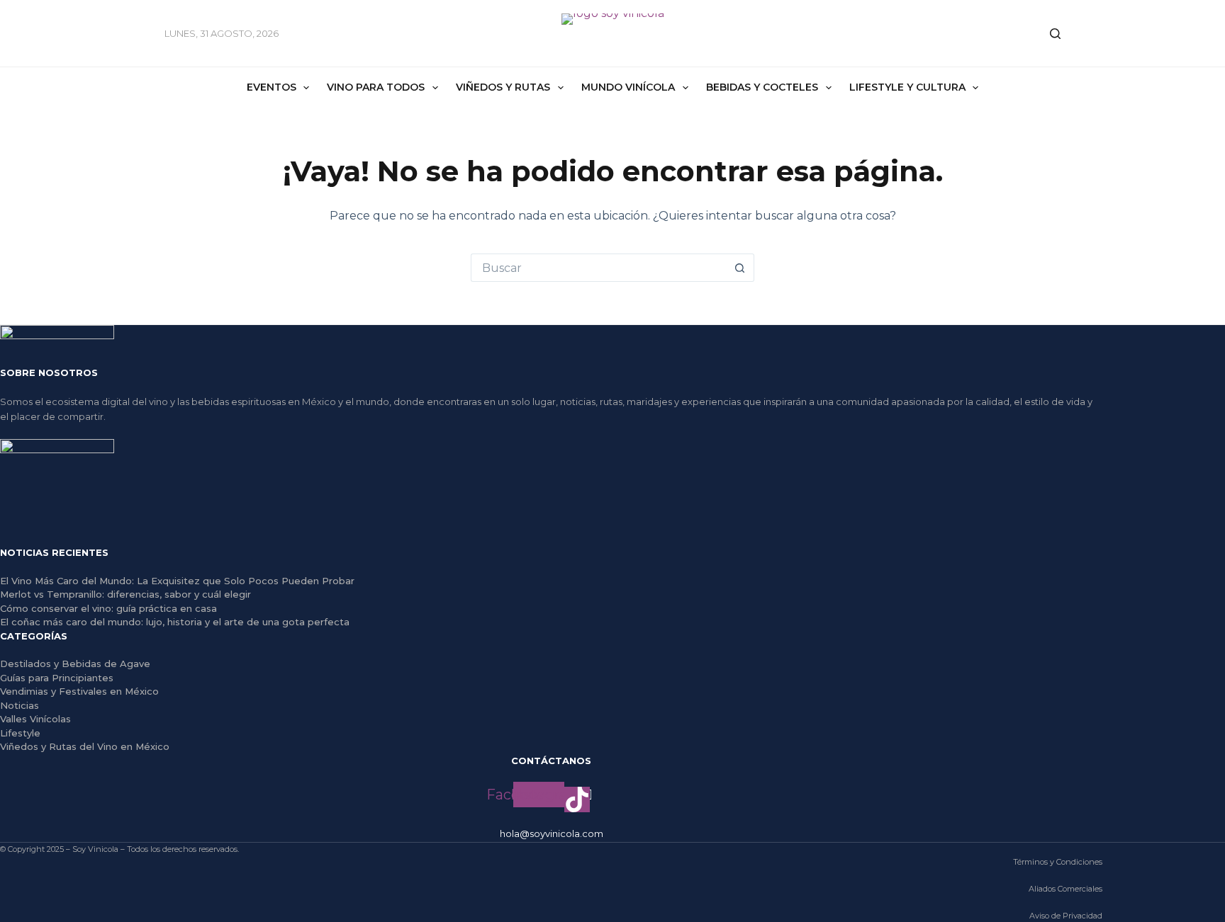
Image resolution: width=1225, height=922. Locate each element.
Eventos (271, 87)
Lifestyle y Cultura (907, 87)
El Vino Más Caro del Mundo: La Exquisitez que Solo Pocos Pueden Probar (177, 580)
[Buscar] (1055, 33)
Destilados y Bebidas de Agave (75, 663)
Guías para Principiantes (56, 677)
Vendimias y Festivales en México (79, 691)
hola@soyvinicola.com (551, 833)
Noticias (19, 705)
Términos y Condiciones (1057, 862)
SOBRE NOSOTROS (49, 372)
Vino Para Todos (376, 87)
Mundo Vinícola (628, 87)
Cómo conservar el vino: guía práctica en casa (108, 608)
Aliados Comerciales (1065, 889)
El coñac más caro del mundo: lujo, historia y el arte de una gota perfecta (174, 621)
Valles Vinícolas (35, 718)
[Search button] (740, 268)
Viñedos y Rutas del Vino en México (84, 746)
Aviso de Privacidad (1065, 916)
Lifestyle (20, 733)
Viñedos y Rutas (503, 87)
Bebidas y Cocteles (762, 87)
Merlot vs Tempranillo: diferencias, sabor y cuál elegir (125, 594)
